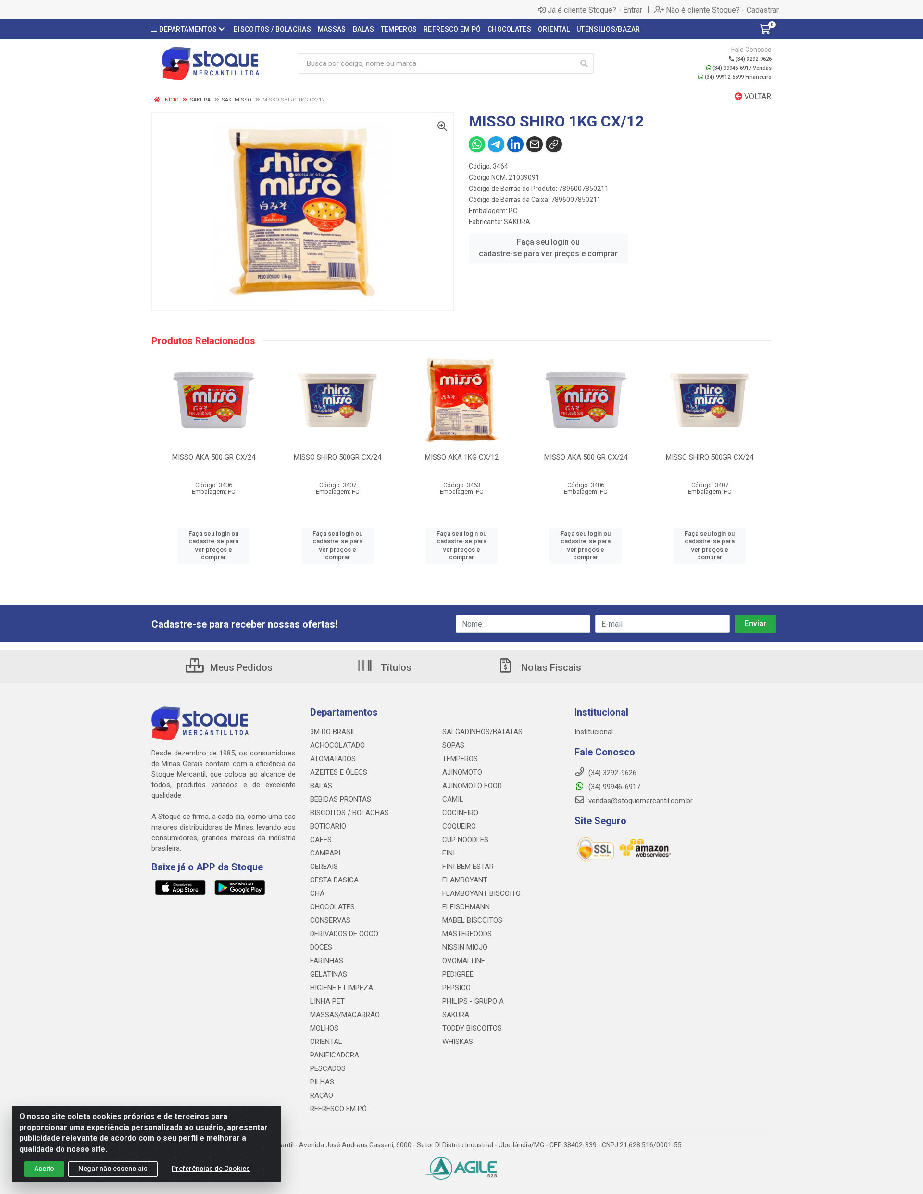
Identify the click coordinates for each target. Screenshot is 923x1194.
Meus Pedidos (240, 667)
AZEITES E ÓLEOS (338, 772)
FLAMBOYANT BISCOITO (481, 893)
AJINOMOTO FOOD (472, 785)
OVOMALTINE (463, 960)
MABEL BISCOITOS (472, 920)
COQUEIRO (459, 826)
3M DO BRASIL (333, 732)
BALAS (321, 785)
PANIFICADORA (334, 1055)
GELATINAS (328, 974)
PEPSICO (456, 987)
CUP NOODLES (465, 839)
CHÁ (317, 893)
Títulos (395, 667)
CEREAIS (324, 866)
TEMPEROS (460, 758)
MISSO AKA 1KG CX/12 (462, 457)
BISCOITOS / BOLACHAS (349, 812)
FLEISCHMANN (466, 907)
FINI (448, 853)
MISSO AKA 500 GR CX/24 (213, 457)
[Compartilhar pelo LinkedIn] (515, 144)
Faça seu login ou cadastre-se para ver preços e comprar (548, 248)
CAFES (321, 839)
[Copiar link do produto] (554, 144)
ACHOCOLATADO (337, 745)
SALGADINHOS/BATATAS (482, 732)
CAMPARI (325, 853)
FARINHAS (326, 960)
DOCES (321, 947)
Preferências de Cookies (211, 1168)
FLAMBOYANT (464, 880)
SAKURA (517, 222)
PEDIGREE (458, 974)
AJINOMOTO (462, 772)
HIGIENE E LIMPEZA (341, 987)
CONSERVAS (330, 920)
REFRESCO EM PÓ (338, 1109)
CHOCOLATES (332, 907)
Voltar (756, 96)
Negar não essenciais (113, 1168)
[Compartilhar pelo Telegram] (496, 144)
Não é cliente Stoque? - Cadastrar (722, 9)
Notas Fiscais (550, 667)
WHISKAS (457, 1041)
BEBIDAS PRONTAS (340, 799)
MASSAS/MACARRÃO (345, 1014)
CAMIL (452, 799)
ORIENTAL (326, 1041)
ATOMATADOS (333, 758)
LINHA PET (327, 1001)
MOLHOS (324, 1028)
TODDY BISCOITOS (472, 1028)
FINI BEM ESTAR (468, 866)
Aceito (44, 1168)
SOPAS (453, 745)
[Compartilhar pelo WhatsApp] (477, 144)
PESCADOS (328, 1068)
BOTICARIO (328, 826)
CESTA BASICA (334, 880)
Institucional (593, 732)
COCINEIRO (460, 812)
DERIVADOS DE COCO (344, 934)
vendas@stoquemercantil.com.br (639, 800)
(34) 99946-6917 (613, 786)
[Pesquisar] (584, 63)
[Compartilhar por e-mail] (534, 144)
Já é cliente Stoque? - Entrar (595, 9)
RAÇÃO (321, 1095)
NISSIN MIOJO (464, 947)
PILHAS (322, 1082)
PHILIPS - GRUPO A (473, 1001)
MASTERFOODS (467, 934)
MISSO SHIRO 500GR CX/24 (337, 457)
